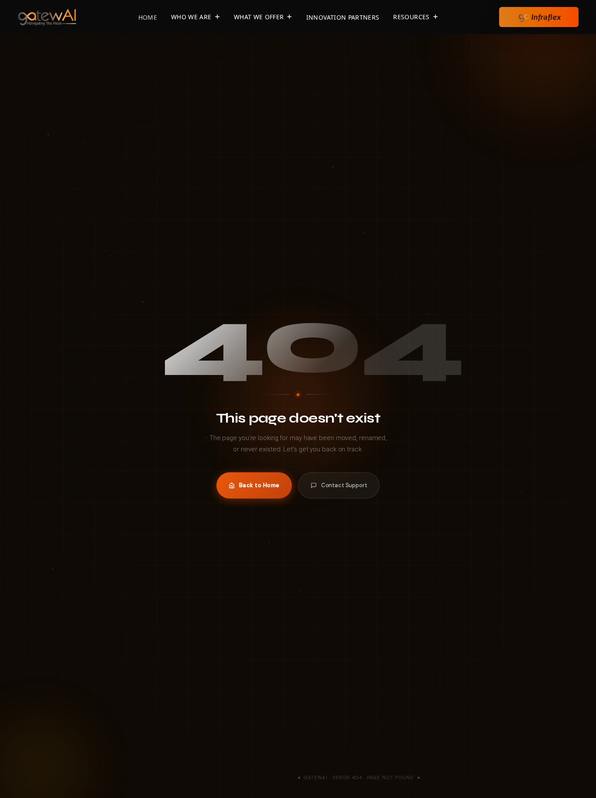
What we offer (259, 17)
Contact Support (344, 485)
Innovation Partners (343, 17)
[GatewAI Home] (47, 16)
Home (147, 17)
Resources (411, 17)
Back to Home (259, 485)
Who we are (191, 17)
